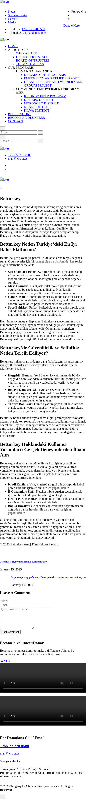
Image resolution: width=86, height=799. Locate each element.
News (11, 11)
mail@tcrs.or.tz (36, 32)
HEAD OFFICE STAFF (32, 57)
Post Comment (10, 631)
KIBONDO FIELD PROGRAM (45, 96)
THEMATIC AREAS (30, 64)
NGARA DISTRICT (37, 107)
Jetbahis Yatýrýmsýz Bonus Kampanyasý (23, 561)
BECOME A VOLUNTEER (26, 117)
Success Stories (17, 15)
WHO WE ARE (26, 53)
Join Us (5, 661)
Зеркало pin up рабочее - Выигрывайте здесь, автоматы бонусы (48, 577)
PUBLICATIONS (19, 114)
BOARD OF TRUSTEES (33, 60)
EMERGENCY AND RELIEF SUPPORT (51, 78)
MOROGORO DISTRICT (41, 103)
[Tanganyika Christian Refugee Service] (4, 1)
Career (12, 18)
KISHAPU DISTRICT (39, 99)
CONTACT (15, 121)
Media (12, 22)
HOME (13, 46)
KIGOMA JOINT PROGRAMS (45, 74)
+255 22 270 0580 (33, 29)
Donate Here (71, 25)
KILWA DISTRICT (36, 110)
